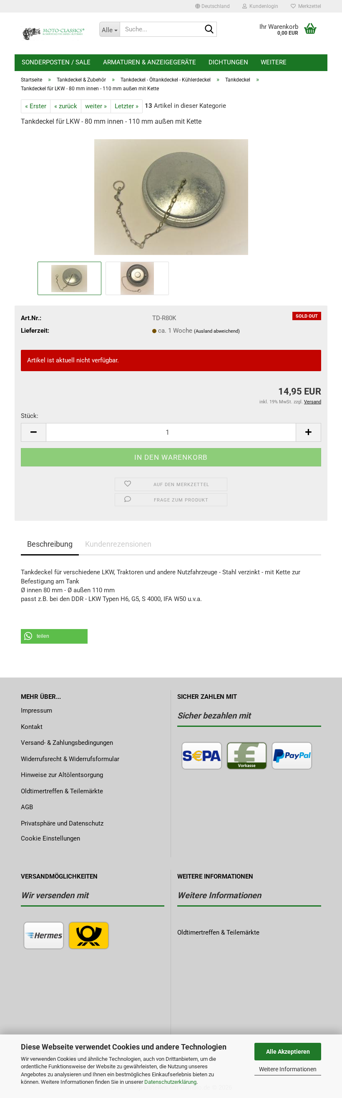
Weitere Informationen (288, 1069)
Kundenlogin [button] (262, 6)
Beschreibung (50, 544)
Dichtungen (228, 62)
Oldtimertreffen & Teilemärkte (62, 791)
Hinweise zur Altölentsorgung (62, 775)
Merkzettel (308, 6)
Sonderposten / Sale (56, 62)
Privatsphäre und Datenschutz (62, 823)
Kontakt (32, 727)
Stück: (29, 416)
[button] (212, 6)
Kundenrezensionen (118, 544)
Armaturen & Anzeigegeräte (149, 62)
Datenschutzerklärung (170, 1082)
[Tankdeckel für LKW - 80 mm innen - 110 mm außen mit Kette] (171, 196)
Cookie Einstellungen (50, 838)
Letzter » (126, 106)
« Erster (35, 106)
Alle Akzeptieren (288, 1051)
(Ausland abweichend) (217, 331)
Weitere (274, 62)
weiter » (96, 106)
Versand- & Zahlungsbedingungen (67, 742)
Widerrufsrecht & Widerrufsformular (70, 759)
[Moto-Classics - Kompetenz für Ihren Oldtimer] (54, 33)
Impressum (36, 710)
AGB (27, 807)
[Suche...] (209, 29)
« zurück (65, 106)
